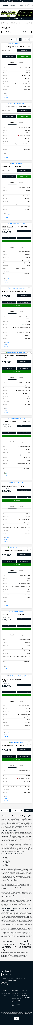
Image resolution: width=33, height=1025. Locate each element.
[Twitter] (6, 983)
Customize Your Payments (9, 237)
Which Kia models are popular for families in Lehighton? (14, 956)
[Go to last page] (31, 39)
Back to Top (28, 810)
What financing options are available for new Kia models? (14, 955)
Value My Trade (25, 997)
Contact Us (7, 974)
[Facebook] (3, 983)
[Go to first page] (12, 39)
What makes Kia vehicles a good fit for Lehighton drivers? (15, 952)
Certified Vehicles (16, 998)
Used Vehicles (15, 996)
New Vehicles (15, 993)
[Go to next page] (28, 39)
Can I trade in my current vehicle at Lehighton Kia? (13, 954)
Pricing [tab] (21, 62)
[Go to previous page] (15, 39)
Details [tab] (12, 62)
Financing (24, 991)
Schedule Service (5, 996)
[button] (29, 45)
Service (4, 991)
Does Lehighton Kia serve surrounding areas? (12, 958)
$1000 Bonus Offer (24, 56)
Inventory (15, 991)
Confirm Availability (9, 56)
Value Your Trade (23, 50)
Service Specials (5, 993)
